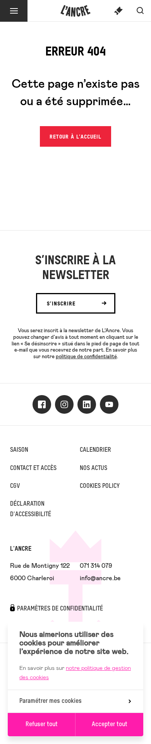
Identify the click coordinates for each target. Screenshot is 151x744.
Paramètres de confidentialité (60, 609)
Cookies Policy (100, 486)
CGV (15, 486)
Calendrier (95, 450)
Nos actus (93, 468)
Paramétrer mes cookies (50, 701)
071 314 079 (96, 565)
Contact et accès (33, 468)
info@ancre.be (100, 577)
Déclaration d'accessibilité (30, 509)
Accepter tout (109, 724)
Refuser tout (42, 724)
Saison (19, 450)
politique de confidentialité (86, 356)
